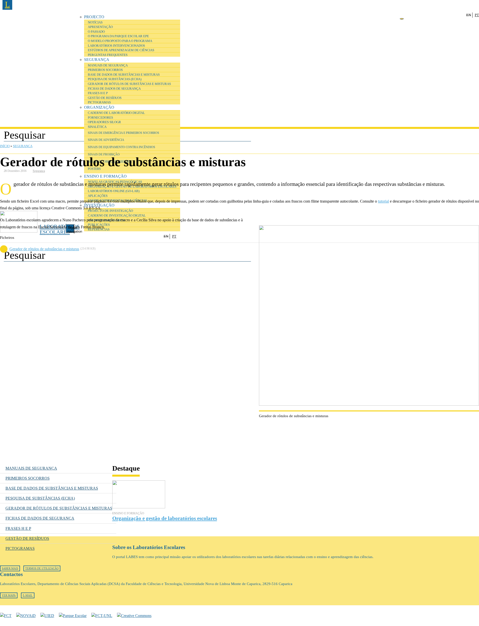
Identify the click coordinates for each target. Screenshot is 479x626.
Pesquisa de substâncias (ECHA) (114, 79)
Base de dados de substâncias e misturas (124, 74)
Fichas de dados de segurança (114, 88)
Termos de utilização (42, 568)
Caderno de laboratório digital (116, 113)
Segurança (96, 59)
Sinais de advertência (106, 140)
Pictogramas (99, 102)
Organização (99, 107)
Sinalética (97, 127)
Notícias (95, 22)
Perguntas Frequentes (107, 55)
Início (5, 146)
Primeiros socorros (105, 70)
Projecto (94, 17)
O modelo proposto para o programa (120, 41)
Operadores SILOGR (104, 122)
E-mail (28, 595)
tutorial (383, 201)
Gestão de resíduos (104, 98)
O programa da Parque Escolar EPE (118, 36)
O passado (96, 31)
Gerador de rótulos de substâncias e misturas (129, 84)
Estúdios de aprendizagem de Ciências (121, 50)
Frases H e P (98, 93)
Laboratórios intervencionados (116, 45)
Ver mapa (9, 595)
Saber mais (10, 568)
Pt (477, 15)
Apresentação (100, 27)
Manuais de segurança (108, 65)
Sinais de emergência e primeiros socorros (123, 133)
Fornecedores (100, 117)
